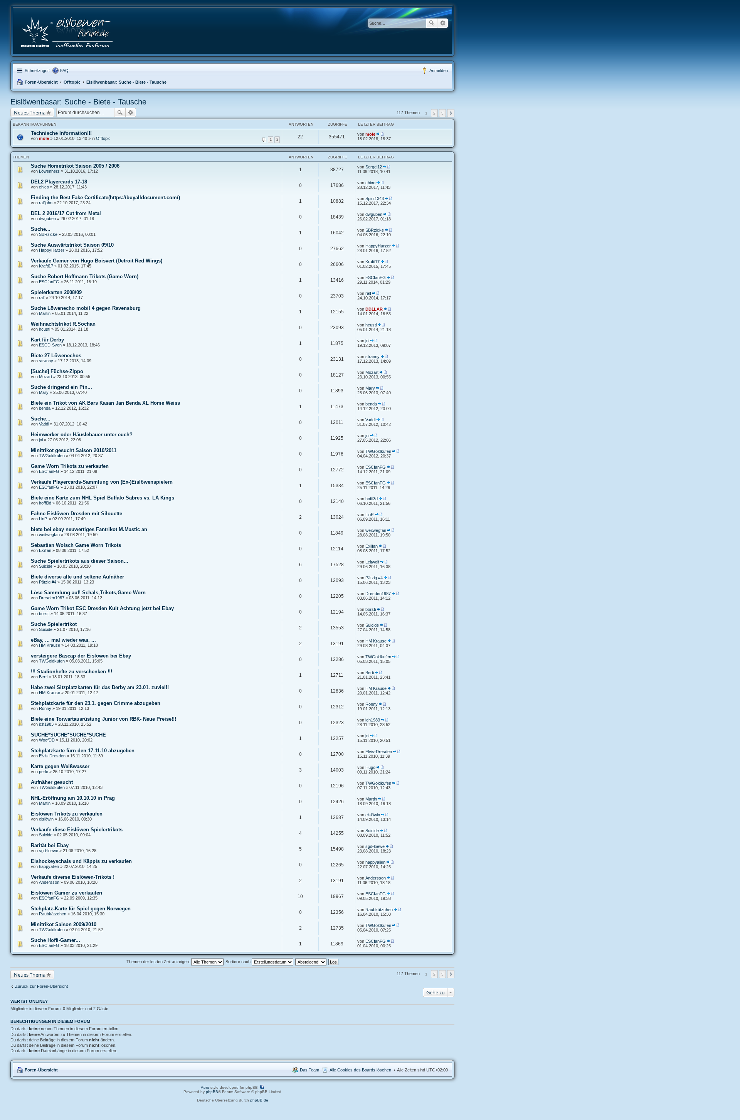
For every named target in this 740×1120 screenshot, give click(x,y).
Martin (44, 313)
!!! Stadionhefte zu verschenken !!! (71, 671)
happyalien (49, 866)
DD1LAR (374, 309)
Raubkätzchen (52, 913)
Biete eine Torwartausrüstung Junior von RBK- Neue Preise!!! (103, 719)
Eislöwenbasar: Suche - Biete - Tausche (126, 82)
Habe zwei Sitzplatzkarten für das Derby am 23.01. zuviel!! (100, 687)
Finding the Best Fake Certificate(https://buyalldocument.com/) (105, 197)
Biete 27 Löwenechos (56, 355)
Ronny (45, 708)
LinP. (43, 518)
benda (44, 408)
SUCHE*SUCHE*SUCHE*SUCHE (68, 735)
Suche (431, 23)
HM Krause (49, 645)
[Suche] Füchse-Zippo (57, 371)
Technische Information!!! (61, 133)
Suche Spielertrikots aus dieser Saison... (79, 561)
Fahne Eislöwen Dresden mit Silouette (76, 513)
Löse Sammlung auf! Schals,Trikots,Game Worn (88, 592)
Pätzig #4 (47, 582)
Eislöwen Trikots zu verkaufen (67, 814)
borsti (44, 613)
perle (43, 771)
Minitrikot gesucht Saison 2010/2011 (73, 450)
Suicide (45, 566)
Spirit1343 (374, 198)
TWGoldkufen (52, 455)
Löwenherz (49, 171)
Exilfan (45, 550)
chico (44, 187)
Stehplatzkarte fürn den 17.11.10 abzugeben (83, 750)
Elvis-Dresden (52, 755)
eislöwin (46, 819)
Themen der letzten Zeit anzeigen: (158, 961)
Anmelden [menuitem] (438, 70)
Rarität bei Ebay (50, 845)
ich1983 (46, 724)
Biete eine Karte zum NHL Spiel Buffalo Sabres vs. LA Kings (102, 498)
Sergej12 (373, 167)
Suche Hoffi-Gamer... (55, 940)
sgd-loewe (48, 850)
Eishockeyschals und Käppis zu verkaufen (81, 861)
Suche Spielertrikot (54, 624)
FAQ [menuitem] (64, 70)
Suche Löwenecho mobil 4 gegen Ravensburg (86, 308)
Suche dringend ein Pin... (61, 387)
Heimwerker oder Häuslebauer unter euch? (82, 434)
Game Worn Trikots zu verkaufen (70, 466)
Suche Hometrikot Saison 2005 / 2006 (75, 166)
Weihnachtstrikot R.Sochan (63, 324)
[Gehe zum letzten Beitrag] (380, 134)
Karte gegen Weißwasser (60, 766)
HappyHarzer (51, 250)
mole (44, 138)
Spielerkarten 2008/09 (56, 292)
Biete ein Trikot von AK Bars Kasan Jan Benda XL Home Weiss (105, 403)
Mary (44, 392)
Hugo (370, 767)
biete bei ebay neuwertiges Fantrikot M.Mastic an (89, 529)
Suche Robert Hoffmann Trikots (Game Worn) (84, 276)
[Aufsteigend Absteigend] (311, 961)
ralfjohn (45, 202)
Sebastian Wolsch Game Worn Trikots (76, 545)
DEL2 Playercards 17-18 (59, 182)
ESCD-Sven (50, 345)
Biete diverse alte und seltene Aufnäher (77, 577)
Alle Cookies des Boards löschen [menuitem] (360, 1070)
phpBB (212, 1092)
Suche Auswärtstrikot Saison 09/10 (72, 245)
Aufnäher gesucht (52, 782)
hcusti (44, 329)
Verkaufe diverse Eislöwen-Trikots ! (72, 877)
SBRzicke (48, 234)
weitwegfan (49, 534)
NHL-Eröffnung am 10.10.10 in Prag (73, 798)
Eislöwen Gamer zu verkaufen (66, 893)
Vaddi (44, 424)
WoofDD (47, 740)
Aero (205, 1087)
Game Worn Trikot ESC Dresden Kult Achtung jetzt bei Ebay (102, 608)
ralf (42, 297)
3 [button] (442, 113)
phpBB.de (259, 1100)
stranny (46, 360)
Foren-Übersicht (41, 82)
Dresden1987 (51, 597)
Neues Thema (29, 112)
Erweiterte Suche (442, 23)
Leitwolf (372, 562)
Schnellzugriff (37, 70)
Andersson (49, 882)
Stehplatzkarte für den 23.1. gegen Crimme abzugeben (95, 703)
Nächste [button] (450, 113)
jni (367, 340)
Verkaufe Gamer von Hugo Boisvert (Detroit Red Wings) (96, 261)
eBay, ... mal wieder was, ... (63, 640)
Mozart (45, 376)
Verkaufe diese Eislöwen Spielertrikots (77, 829)
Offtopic (72, 82)
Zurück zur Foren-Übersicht (41, 986)
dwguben (47, 218)
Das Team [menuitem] (309, 1070)
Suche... (40, 229)
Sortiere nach (238, 961)
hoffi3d (45, 503)
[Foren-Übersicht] (67, 31)
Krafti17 (46, 266)
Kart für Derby (47, 340)
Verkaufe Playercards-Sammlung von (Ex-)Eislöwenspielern (102, 482)
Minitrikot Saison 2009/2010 (63, 924)
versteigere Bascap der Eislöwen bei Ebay (81, 656)
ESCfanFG (49, 281)
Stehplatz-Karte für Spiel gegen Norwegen (81, 908)
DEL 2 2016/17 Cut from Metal (66, 213)
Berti (43, 676)
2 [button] (434, 113)
